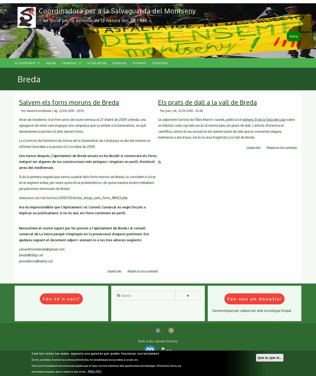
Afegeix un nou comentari (142, 271)
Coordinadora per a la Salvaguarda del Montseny (117, 11)
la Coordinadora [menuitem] (25, 63)
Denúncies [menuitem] (119, 63)
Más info (94, 371)
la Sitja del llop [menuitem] (97, 63)
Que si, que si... (270, 358)
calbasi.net (248, 311)
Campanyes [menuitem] (69, 63)
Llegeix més (115, 271)
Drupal (286, 311)
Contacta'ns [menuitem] (160, 63)
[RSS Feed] (171, 330)
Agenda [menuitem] (51, 63)
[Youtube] (144, 330)
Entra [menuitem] (294, 36)
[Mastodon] (158, 330)
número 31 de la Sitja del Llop (264, 120)
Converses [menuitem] (139, 63)
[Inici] (27, 17)
